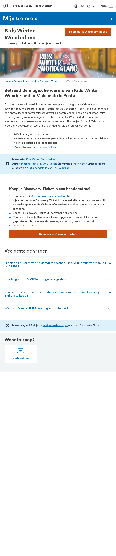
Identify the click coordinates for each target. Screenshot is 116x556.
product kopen (22, 6)
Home (8, 81)
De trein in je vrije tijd (25, 81)
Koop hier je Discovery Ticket (88, 31)
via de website (21, 358)
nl (94, 6)
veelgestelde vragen (55, 325)
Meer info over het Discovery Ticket (36, 147)
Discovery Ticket (49, 81)
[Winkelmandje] (88, 6)
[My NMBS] (76, 6)
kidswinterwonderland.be (54, 196)
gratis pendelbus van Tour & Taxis (47, 168)
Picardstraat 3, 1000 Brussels (39, 163)
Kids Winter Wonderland (41, 159)
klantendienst (43, 6)
